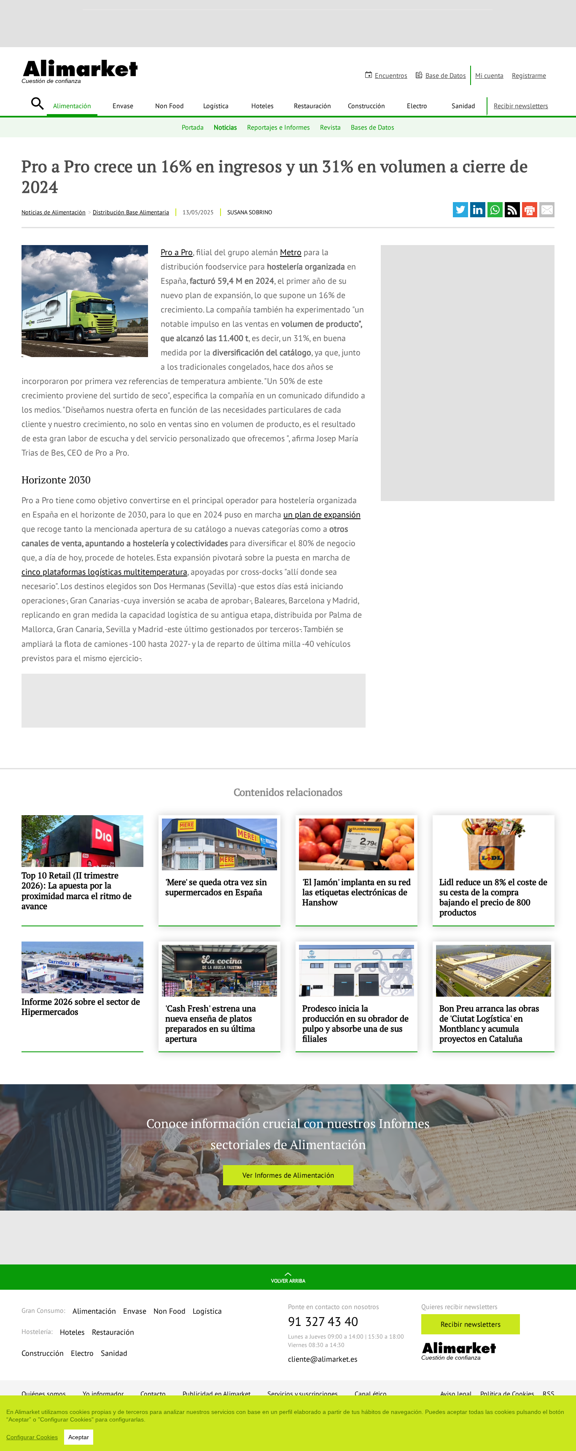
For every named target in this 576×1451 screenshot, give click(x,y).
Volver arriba (288, 1281)
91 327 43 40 (323, 1321)
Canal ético (371, 1394)
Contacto (153, 1394)
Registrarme (529, 75)
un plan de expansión (322, 514)
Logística (216, 105)
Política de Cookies (507, 1394)
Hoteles (262, 105)
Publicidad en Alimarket (216, 1394)
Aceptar (78, 1437)
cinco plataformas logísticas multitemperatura (104, 571)
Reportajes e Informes (278, 127)
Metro (290, 252)
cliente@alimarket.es (323, 1359)
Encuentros (391, 75)
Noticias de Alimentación (54, 212)
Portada (193, 127)
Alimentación (72, 105)
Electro (417, 105)
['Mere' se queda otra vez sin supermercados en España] (219, 870)
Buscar (37, 103)
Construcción (366, 105)
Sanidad (463, 105)
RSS (548, 1394)
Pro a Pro (177, 252)
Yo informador (103, 1394)
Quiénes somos (44, 1394)
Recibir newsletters (521, 105)
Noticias (225, 127)
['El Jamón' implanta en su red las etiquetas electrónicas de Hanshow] (356, 870)
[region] (288, 1423)
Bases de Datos (372, 127)
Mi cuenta (489, 75)
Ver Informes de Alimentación (288, 1175)
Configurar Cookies (32, 1437)
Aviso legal (456, 1394)
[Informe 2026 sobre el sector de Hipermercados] (82, 997)
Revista (330, 127)
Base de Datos (445, 75)
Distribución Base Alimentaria (131, 212)
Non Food (169, 105)
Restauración (312, 105)
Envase (123, 105)
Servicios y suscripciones (302, 1394)
